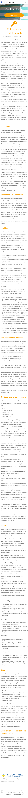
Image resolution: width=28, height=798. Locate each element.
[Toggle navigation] (25, 2)
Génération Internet (17, 794)
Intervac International (14, 791)
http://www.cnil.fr (9, 520)
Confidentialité (12, 793)
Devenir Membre (14, 15)
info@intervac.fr (5, 476)
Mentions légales (21, 793)
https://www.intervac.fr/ (7, 490)
